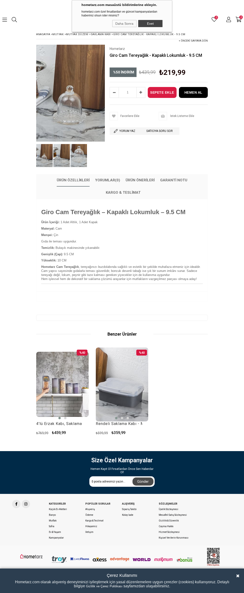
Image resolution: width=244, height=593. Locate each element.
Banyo (52, 515)
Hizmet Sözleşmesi (169, 532)
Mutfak (52, 520)
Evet (150, 23)
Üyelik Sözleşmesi (168, 509)
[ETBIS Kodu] (213, 557)
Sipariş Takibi (129, 509)
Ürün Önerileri (140, 180)
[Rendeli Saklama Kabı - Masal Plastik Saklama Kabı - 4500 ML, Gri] (122, 384)
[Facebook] (16, 504)
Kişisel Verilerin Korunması (173, 537)
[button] (59, 418)
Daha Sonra (124, 23)
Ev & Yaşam (55, 532)
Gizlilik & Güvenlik (169, 520)
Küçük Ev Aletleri (58, 509)
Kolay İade (127, 515)
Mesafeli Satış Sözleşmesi (173, 515)
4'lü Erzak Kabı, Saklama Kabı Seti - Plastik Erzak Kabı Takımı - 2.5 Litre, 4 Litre (59, 423)
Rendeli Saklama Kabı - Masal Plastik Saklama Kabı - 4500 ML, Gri (119, 423)
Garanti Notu (173, 180)
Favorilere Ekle (83, 433)
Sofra (51, 526)
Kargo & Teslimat (123, 192)
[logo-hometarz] (31, 556)
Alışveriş (90, 509)
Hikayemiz (91, 526)
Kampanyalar (56, 537)
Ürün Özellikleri (73, 180)
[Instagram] (26, 504)
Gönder (143, 481)
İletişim (89, 532)
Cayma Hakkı (166, 526)
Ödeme (89, 515)
